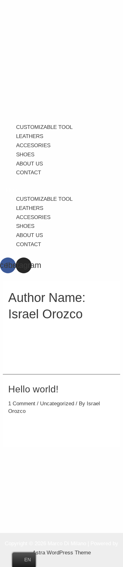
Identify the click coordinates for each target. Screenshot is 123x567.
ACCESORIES (33, 145)
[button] (61, 190)
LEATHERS (29, 136)
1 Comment (21, 404)
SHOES (25, 155)
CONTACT (28, 173)
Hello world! (33, 389)
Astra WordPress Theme (61, 553)
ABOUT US (29, 164)
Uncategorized (57, 404)
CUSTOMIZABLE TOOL (44, 127)
